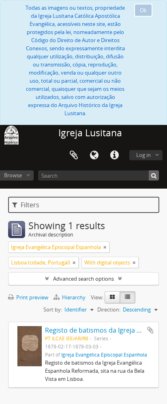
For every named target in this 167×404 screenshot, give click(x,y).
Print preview (31, 297)
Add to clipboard (150, 330)
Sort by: (52, 309)
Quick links (114, 155)
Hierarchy (74, 297)
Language (94, 155)
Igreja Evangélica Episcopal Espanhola (104, 354)
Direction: (108, 309)
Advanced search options (83, 278)
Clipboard (74, 155)
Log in (143, 155)
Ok (143, 10)
